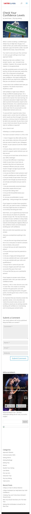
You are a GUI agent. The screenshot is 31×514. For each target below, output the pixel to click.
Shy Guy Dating (17, 18)
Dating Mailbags (7, 460)
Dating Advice (7, 457)
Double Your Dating (8, 468)
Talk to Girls (6, 481)
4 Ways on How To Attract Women (12, 488)
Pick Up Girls (6, 473)
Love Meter (6, 470)
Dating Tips (6, 463)
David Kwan (8, 18)
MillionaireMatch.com (9, 412)
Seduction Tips (7, 476)
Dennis (5, 465)
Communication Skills (9, 455)
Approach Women (8, 452)
